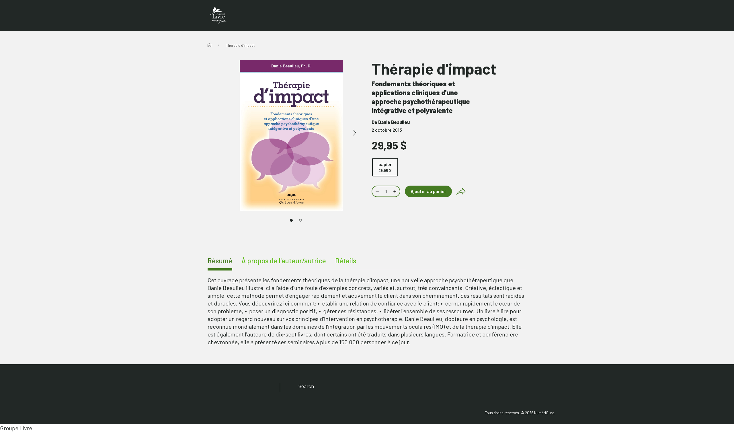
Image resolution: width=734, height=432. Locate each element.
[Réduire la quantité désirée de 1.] (376, 191)
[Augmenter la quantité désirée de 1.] (395, 191)
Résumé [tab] (220, 260)
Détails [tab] (345, 260)
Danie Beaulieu (394, 122)
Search (306, 386)
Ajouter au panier (428, 191)
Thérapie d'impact (240, 45)
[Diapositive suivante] (354, 133)
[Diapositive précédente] (228, 133)
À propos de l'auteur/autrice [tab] (283, 260)
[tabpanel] (367, 311)
